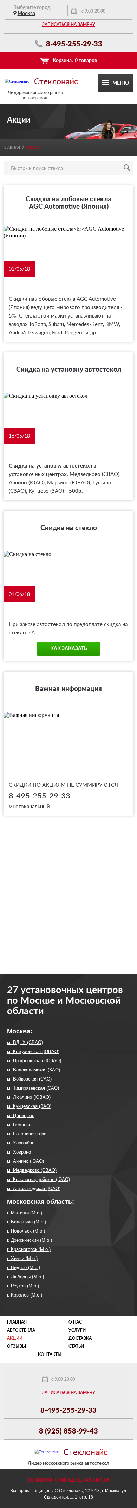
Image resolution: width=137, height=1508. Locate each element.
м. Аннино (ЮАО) (25, 1161)
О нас (75, 1322)
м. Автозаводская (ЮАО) (33, 1188)
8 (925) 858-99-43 (68, 1431)
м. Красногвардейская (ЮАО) (38, 1179)
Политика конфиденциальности (68, 1480)
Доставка (80, 1338)
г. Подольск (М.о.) (26, 1231)
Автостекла (21, 1330)
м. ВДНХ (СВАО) (25, 1042)
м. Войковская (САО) (29, 1079)
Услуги (77, 1330)
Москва (26, 13)
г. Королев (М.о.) (24, 1295)
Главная (12, 147)
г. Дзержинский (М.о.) (29, 1240)
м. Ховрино (19, 1152)
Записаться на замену (68, 24)
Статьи (76, 1346)
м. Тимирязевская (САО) (33, 1088)
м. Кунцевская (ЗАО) (29, 1106)
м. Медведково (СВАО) (32, 1170)
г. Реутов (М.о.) (23, 1285)
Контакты (49, 1354)
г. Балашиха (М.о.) (26, 1222)
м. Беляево (19, 1124)
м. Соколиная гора (26, 1133)
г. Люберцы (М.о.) (25, 1276)
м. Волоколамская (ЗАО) (33, 1069)
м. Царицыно (20, 1115)
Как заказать (68, 648)
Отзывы (16, 1346)
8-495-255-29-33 (73, 43)
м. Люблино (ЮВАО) (29, 1097)
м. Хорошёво (20, 1142)
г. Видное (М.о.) (23, 1267)
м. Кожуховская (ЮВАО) (33, 1051)
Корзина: (75, 60)
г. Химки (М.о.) (22, 1258)
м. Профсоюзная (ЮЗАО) (34, 1060)
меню (120, 83)
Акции (14, 1338)
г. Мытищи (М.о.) (24, 1212)
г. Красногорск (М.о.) (29, 1249)
